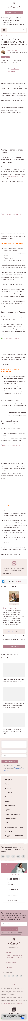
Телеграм (17, 581)
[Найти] (24, 30)
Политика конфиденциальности (14, 957)
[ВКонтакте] (3, 856)
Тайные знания (10, 818)
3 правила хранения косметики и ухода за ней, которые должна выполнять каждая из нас (13, 705)
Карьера (8, 810)
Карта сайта (9, 967)
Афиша (7, 801)
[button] (12, 874)
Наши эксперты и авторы (14, 827)
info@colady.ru (7, 1003)
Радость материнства (12, 814)
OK (23, 1017)
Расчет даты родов (13, 889)
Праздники (11, 905)
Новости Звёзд (10, 805)
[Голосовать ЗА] (9, 631)
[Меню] (4, 30)
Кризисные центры (10, 964)
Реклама (14, 984)
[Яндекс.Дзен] (23, 856)
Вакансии (11, 982)
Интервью (8, 779)
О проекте (8, 831)
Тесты (7, 823)
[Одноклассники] (8, 856)
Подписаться (5, 57)
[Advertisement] (14, 130)
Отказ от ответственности (12, 960)
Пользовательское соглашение (14, 955)
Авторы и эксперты (21, 982)
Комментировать (10, 761)
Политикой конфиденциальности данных (11, 934)
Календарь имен (12, 900)
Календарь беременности (12, 883)
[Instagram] (13, 856)
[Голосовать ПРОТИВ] (13, 631)
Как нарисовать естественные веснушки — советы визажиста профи (12, 731)
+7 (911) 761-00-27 (19, 1003)
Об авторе (14, 604)
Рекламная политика (11, 962)
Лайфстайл (9, 797)
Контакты (4, 982)
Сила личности (10, 784)
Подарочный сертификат (14, 836)
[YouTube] (18, 856)
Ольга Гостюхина (12, 50)
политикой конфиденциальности (12, 767)
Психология (9, 788)
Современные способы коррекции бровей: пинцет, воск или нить (14, 680)
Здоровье (8, 792)
